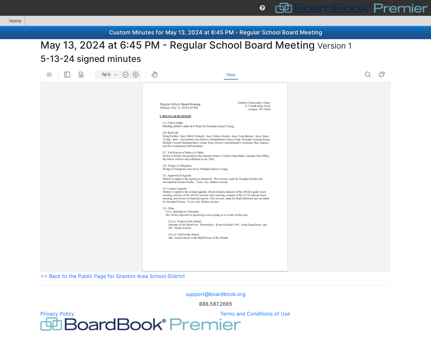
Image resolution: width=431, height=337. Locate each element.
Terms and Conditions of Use (255, 313)
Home (15, 20)
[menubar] (215, 8)
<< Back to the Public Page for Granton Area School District (112, 276)
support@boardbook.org (215, 294)
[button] (262, 8)
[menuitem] (262, 8)
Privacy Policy (57, 313)
